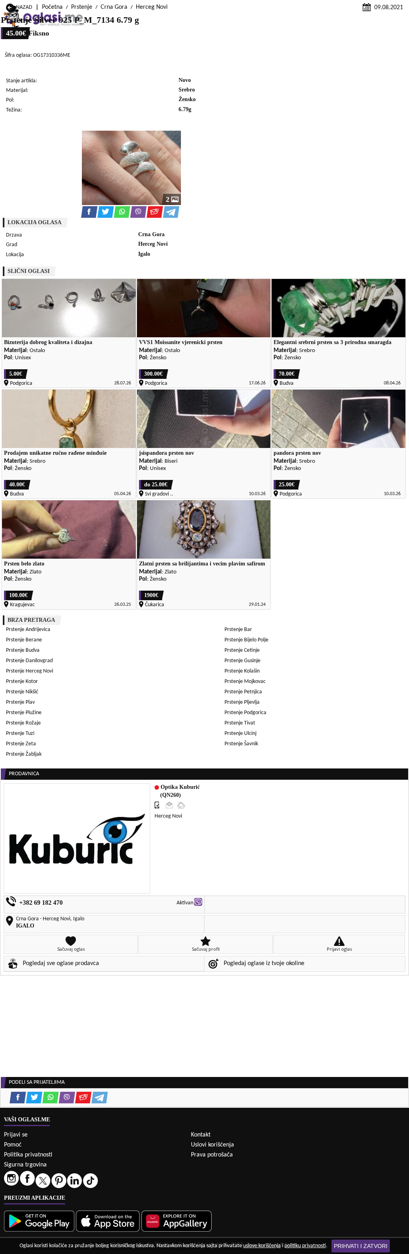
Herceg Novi (152, 7)
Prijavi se (16, 1135)
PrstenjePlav (20, 702)
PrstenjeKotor (22, 682)
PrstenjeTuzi (20, 733)
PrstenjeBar (238, 630)
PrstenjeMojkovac (245, 682)
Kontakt (200, 1135)
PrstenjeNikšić (22, 692)
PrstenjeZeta (21, 744)
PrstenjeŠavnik (241, 744)
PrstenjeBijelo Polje (246, 640)
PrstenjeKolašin (242, 671)
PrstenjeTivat (239, 723)
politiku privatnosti (305, 1246)
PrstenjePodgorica (245, 713)
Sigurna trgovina (25, 1165)
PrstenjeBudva (23, 650)
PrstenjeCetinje (242, 650)
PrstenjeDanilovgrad (29, 661)
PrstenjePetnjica (243, 692)
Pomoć (13, 1145)
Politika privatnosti (28, 1155)
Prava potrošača (212, 1155)
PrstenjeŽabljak (24, 754)
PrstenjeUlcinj (240, 733)
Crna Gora (114, 7)
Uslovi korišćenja (212, 1145)
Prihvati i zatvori (360, 1246)
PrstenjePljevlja (242, 702)
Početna (52, 7)
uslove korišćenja (262, 1246)
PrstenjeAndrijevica (28, 630)
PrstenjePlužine (24, 713)
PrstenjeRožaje (23, 723)
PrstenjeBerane (24, 640)
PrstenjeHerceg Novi (29, 671)
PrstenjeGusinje (242, 661)
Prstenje (81, 7)
